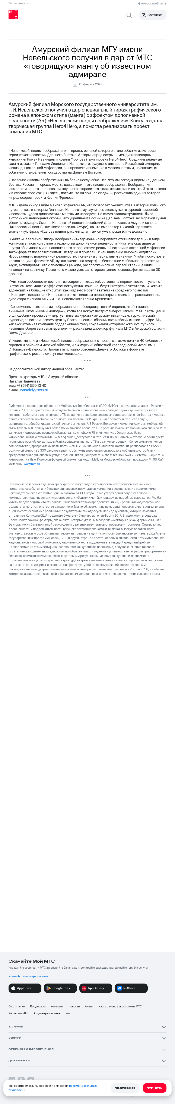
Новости (74, 1006)
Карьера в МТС (18, 1013)
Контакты (57, 1006)
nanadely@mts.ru (34, 390)
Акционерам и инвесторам (52, 1013)
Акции (89, 1006)
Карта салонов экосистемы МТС (120, 1006)
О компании (17, 1006)
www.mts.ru (32, 464)
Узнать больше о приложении (28, 976)
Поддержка (37, 1006)
